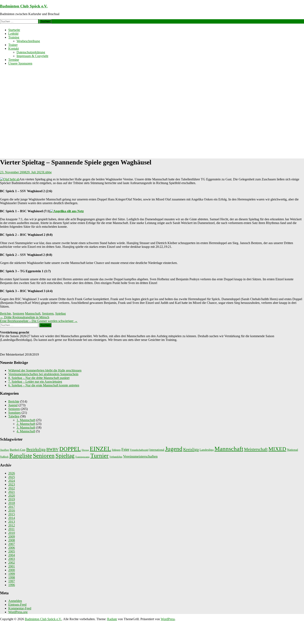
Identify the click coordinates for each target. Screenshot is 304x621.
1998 (11, 577)
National (292, 449)
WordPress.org (18, 612)
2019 (11, 499)
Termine (13, 59)
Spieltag (60, 313)
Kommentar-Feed (19, 608)
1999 (11, 573)
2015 (11, 514)
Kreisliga (191, 449)
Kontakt (13, 48)
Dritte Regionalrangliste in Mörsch (24, 317)
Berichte (5, 313)
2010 (11, 533)
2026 (11, 473)
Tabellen (13, 416)
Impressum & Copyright (32, 56)
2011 (11, 529)
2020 (11, 495)
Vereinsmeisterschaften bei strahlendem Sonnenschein (43, 374)
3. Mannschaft (26, 427)
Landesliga (207, 449)
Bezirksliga (35, 449)
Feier (125, 449)
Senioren (18, 313)
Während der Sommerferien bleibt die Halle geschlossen (44, 370)
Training (13, 37)
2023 (11, 484)
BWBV (52, 449)
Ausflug (4, 449)
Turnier (99, 455)
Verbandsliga (115, 456)
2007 (11, 544)
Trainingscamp (82, 457)
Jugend (13, 405)
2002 (11, 562)
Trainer (13, 45)
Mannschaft (32, 313)
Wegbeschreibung (28, 41)
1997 (11, 581)
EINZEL (100, 448)
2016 (11, 510)
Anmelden (15, 601)
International (156, 449)
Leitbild (13, 33)
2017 (11, 506)
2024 (11, 480)
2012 (11, 525)
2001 (11, 566)
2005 (11, 551)
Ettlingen (116, 449)
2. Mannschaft (26, 424)
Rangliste (20, 455)
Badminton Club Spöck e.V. (24, 6)
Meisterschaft (256, 449)
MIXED (277, 449)
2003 (11, 559)
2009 (11, 536)
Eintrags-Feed (17, 604)
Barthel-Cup (17, 449)
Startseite (14, 30)
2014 (11, 518)
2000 (11, 570)
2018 (11, 503)
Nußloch (4, 456)
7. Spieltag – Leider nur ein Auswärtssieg (35, 381)
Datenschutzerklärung (31, 52)
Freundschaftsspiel (139, 449)
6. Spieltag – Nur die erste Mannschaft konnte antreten (43, 385)
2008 (11, 540)
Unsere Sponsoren (20, 63)
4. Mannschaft (26, 431)
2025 (11, 477)
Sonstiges (14, 412)
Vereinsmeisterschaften (140, 456)
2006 (11, 547)
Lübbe (47, 172)
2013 (11, 521)
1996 (11, 585)
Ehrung (85, 450)
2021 (11, 492)
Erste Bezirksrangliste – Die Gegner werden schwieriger (39, 321)
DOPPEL (70, 449)
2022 (11, 488)
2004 (11, 555)
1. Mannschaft (26, 420)
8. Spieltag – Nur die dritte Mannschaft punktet (38, 378)
